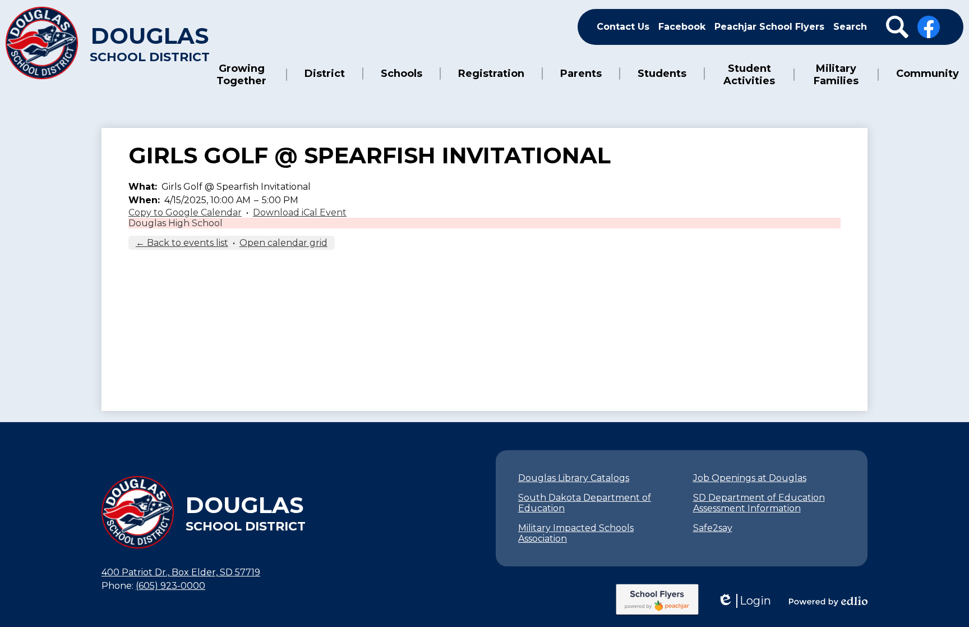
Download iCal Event (300, 212)
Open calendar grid (283, 242)
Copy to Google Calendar (185, 212)
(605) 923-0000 (170, 585)
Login (744, 601)
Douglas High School (175, 223)
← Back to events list (182, 242)
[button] (241, 74)
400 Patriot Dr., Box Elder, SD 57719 (180, 572)
